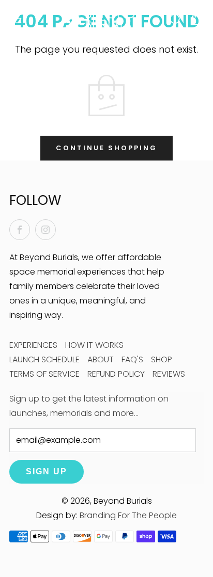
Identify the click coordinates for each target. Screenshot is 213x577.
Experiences (33, 345)
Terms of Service (44, 374)
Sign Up (46, 471)
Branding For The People (128, 515)
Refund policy (116, 374)
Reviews (169, 374)
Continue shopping (106, 148)
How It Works (94, 345)
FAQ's (132, 359)
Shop (161, 359)
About (100, 359)
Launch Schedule (44, 359)
